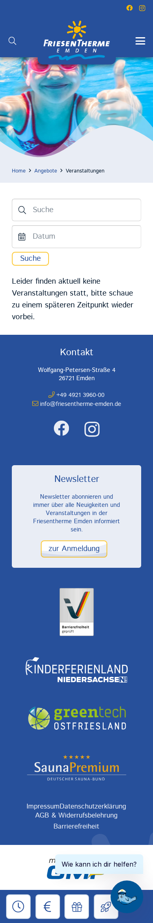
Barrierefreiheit (76, 826)
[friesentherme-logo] (77, 40)
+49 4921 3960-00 (80, 395)
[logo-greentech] (76, 718)
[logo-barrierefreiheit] (76, 611)
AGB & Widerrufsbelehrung (76, 815)
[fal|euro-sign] (47, 907)
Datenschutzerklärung (93, 806)
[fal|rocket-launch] (106, 907)
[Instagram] (142, 8)
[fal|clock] (18, 907)
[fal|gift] (77, 907)
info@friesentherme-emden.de (80, 404)
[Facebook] (129, 8)
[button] (12, 41)
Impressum (43, 806)
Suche (30, 258)
